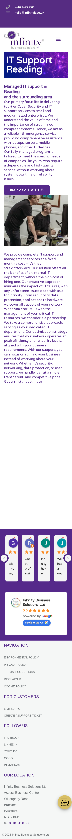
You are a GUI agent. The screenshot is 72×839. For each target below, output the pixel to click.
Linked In (11, 744)
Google (10, 758)
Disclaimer (12, 679)
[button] (58, 39)
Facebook (11, 737)
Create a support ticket (23, 715)
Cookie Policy (15, 686)
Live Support (14, 708)
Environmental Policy (21, 657)
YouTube (10, 751)
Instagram (12, 765)
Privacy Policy (15, 664)
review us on (34, 622)
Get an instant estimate (23, 381)
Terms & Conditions (19, 672)
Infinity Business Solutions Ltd (37, 602)
